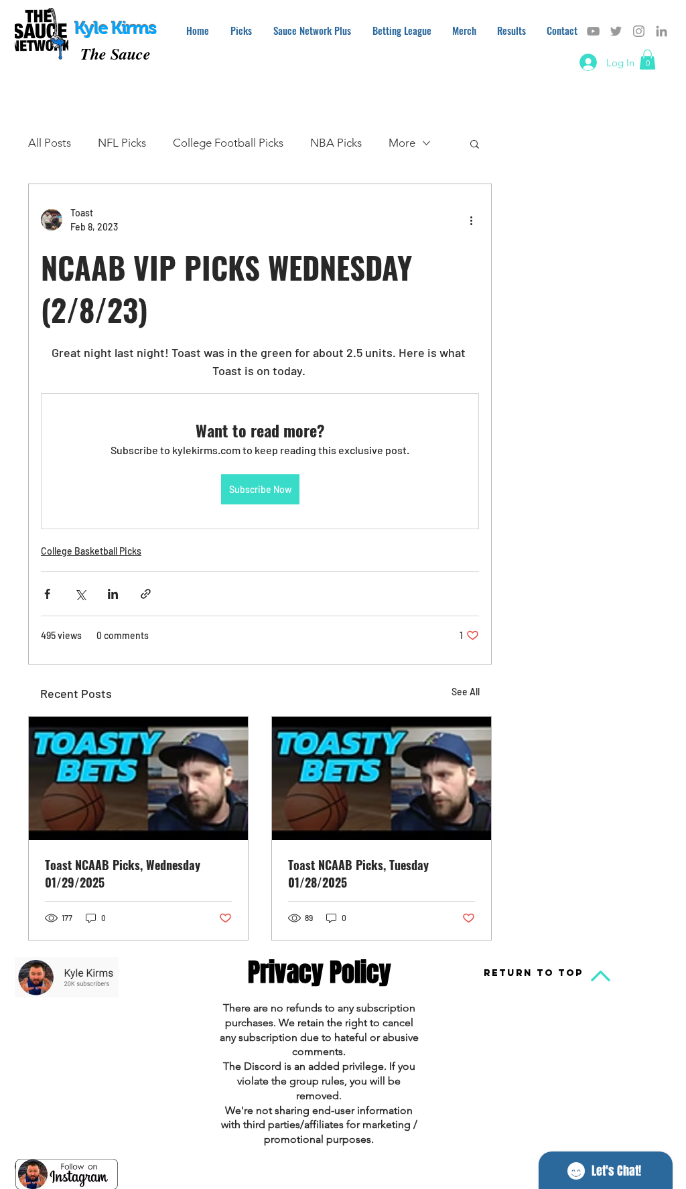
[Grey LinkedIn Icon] (661, 31)
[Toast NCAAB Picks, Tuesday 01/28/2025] (381, 778)
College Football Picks (228, 142)
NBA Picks (336, 142)
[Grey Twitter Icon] (616, 31)
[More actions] (471, 220)
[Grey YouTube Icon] (593, 31)
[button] (647, 60)
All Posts (49, 142)
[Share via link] (145, 593)
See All (466, 691)
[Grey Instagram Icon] (638, 31)
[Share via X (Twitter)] (80, 593)
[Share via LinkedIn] (113, 593)
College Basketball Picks (91, 551)
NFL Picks (122, 142)
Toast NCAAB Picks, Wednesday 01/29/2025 (122, 873)
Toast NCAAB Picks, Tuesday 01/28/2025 (358, 873)
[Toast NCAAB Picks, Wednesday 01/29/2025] (138, 778)
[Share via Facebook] (47, 593)
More (402, 142)
